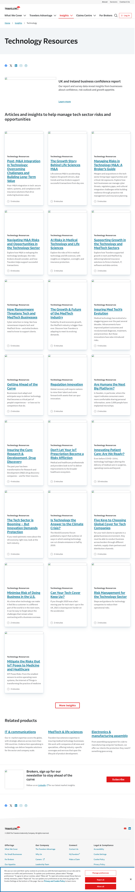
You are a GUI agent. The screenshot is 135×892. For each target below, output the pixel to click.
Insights (18, 23)
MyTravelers (74, 854)
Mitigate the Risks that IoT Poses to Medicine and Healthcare (23, 665)
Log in (126, 15)
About (105, 2)
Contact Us (125, 2)
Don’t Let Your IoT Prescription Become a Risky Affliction (67, 453)
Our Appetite (10, 864)
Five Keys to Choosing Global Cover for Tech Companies (110, 524)
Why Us (39, 854)
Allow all (100, 886)
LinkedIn (42, 785)
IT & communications (20, 732)
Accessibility (99, 849)
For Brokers (9, 859)
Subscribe (118, 779)
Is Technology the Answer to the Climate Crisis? (66, 524)
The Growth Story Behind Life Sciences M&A (65, 165)
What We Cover (11, 849)
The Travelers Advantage (45, 849)
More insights (67, 705)
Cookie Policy (99, 859)
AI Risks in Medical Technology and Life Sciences (64, 244)
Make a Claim (74, 859)
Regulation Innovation (66, 384)
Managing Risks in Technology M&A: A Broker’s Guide (108, 165)
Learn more (65, 101)
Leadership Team (42, 864)
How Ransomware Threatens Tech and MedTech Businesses (22, 313)
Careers (113, 2)
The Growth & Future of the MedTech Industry (65, 313)
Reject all (100, 880)
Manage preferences (100, 873)
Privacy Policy (99, 864)
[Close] (131, 879)
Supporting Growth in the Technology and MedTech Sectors (110, 244)
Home (7, 23)
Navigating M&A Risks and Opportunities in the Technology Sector (23, 244)
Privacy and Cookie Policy (54, 881)
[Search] (116, 15)
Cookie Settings (100, 854)
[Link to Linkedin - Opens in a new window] (129, 828)
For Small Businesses (13, 854)
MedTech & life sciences (65, 732)
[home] (12, 8)
